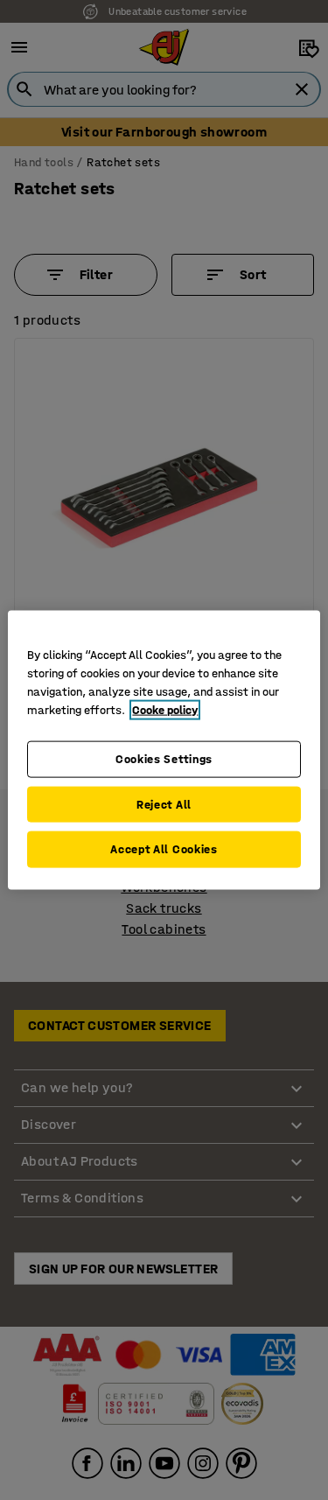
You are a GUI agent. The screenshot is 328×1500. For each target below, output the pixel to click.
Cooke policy (165, 710)
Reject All (164, 803)
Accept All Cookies (164, 849)
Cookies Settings (164, 759)
